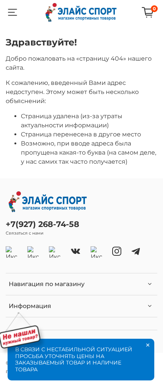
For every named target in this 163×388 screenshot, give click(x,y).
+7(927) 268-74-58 (42, 224)
